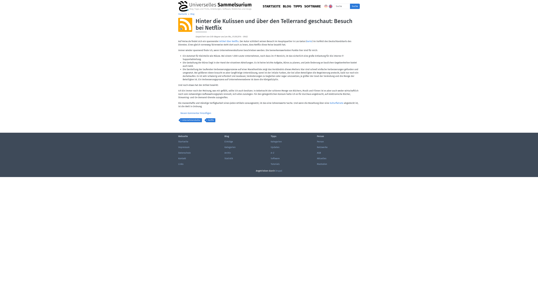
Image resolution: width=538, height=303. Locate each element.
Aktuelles (321, 158)
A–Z (272, 153)
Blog (287, 6)
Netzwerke (322, 147)
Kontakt (182, 158)
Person (320, 141)
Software (312, 6)
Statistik (228, 158)
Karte (309, 41)
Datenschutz (184, 153)
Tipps (297, 6)
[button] (185, 26)
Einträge (228, 141)
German (326, 6)
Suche (355, 6)
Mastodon (322, 164)
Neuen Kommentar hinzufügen (195, 113)
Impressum (184, 147)
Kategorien (230, 147)
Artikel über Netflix (229, 41)
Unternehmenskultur (191, 120)
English (330, 6)
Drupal (278, 170)
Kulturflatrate (336, 103)
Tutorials (275, 164)
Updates (275, 147)
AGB (319, 153)
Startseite (272, 6)
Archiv (227, 153)
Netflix (211, 120)
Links (180, 164)
